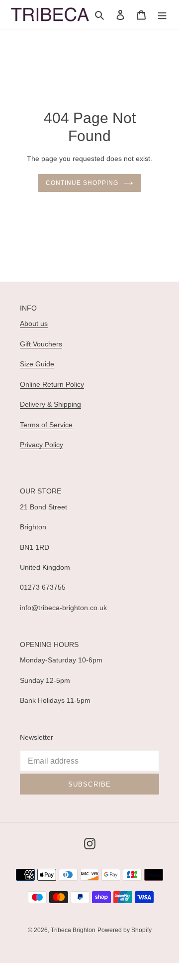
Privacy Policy (41, 445)
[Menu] (162, 14)
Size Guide (37, 364)
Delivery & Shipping (50, 404)
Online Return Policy (52, 384)
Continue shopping (82, 182)
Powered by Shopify (124, 930)
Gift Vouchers (41, 344)
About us (34, 323)
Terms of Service (46, 425)
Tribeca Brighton (73, 930)
